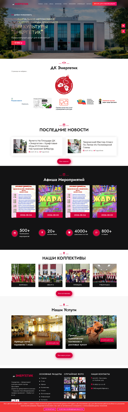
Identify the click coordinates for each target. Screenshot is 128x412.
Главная (40, 4)
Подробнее (45, 152)
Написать (25, 104)
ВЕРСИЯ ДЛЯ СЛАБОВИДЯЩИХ (104, 4)
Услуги (65, 4)
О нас (46, 4)
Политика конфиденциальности (71, 409)
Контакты (89, 4)
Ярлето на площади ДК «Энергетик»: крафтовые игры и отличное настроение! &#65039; (43, 144)
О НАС (18, 43)
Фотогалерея (72, 4)
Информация (81, 4)
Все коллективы (64, 293)
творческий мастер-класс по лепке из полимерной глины (98, 145)
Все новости (64, 161)
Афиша (51, 4)
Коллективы (58, 4)
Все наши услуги (64, 355)
